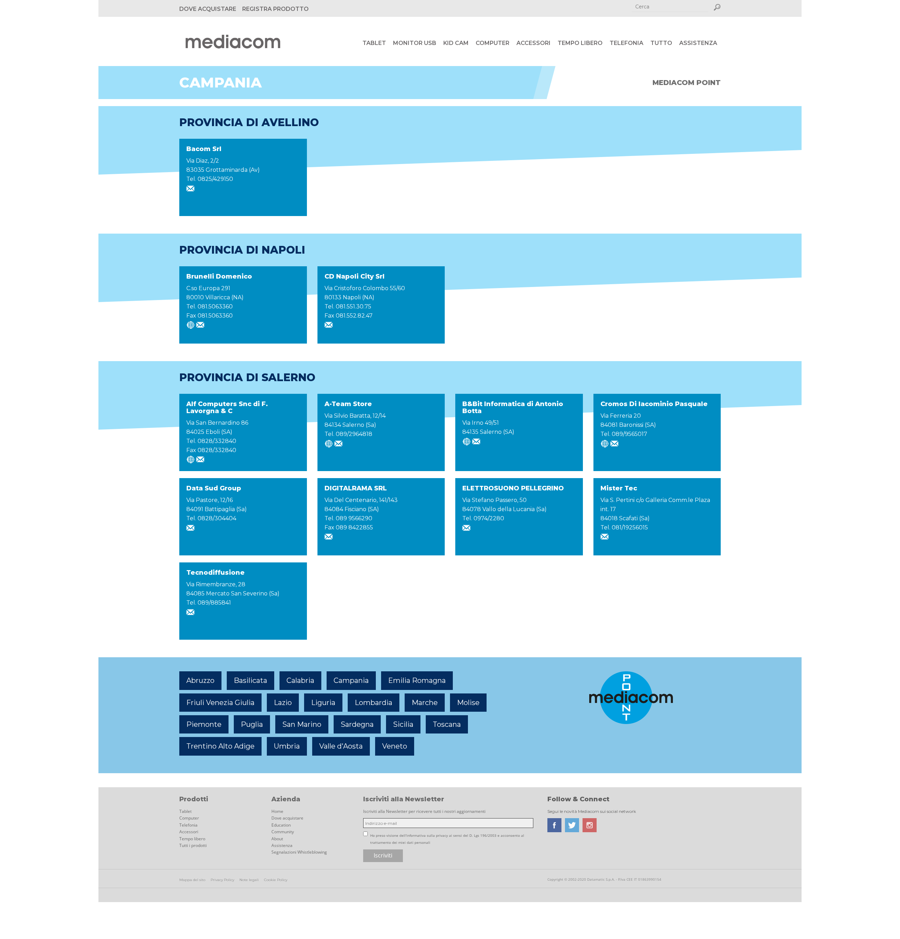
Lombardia (373, 702)
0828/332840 (217, 441)
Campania (351, 680)
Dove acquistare (287, 818)
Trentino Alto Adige (220, 746)
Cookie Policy (275, 880)
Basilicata (250, 680)
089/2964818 (354, 434)
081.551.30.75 (353, 306)
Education (281, 825)
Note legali (249, 880)
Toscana (447, 724)
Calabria (300, 680)
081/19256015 (630, 527)
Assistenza (698, 43)
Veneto (394, 746)
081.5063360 (215, 306)
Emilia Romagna (417, 680)
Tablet (374, 43)
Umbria (287, 746)
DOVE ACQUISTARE (207, 9)
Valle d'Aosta (341, 746)
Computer (492, 43)
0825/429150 (215, 179)
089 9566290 (354, 518)
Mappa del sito (192, 880)
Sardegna (357, 724)
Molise (468, 702)
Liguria (323, 702)
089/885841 (214, 602)
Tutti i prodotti (193, 845)
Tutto (661, 43)
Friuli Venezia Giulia (220, 702)
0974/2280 (489, 518)
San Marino (301, 724)
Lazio (283, 702)
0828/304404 (217, 518)
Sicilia (403, 724)
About (277, 839)
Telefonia (626, 43)
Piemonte (203, 724)
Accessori (533, 43)
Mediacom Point (686, 82)
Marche (425, 702)
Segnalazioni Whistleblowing (299, 852)
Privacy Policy (222, 880)
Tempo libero (580, 43)
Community (282, 832)
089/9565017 (629, 434)
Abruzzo (200, 680)
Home (277, 811)
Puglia (252, 724)
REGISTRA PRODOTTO (275, 9)
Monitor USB (414, 43)
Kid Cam (456, 43)
